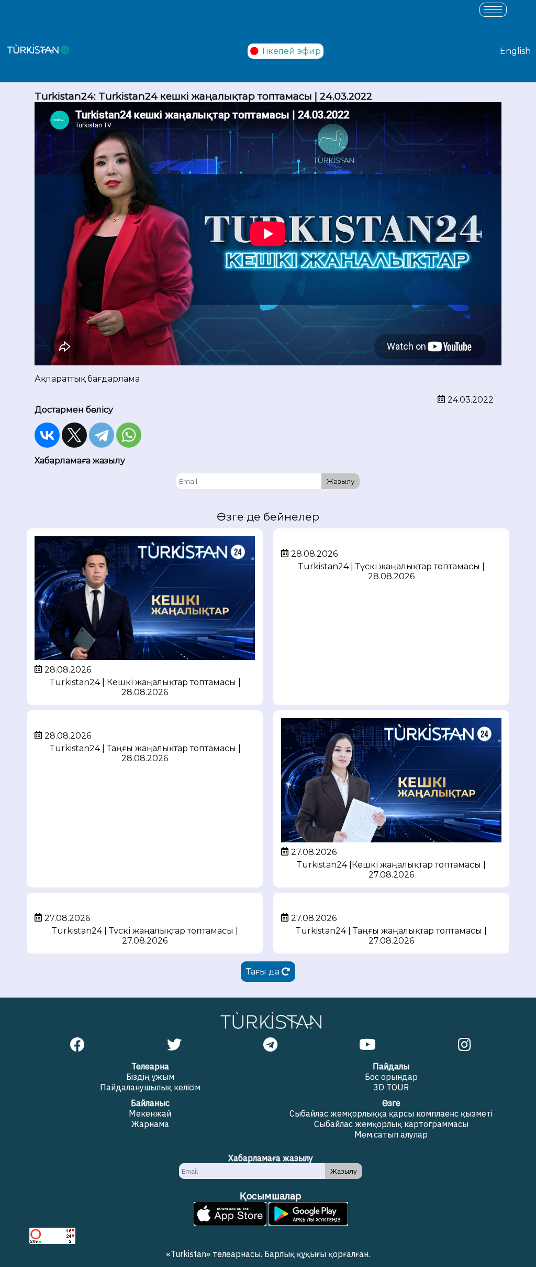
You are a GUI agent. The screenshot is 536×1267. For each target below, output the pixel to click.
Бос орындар (391, 1076)
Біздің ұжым (150, 1076)
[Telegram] (101, 435)
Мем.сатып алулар (391, 1134)
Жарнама (150, 1124)
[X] (74, 435)
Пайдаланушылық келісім (150, 1087)
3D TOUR (391, 1087)
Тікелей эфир (291, 51)
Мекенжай (150, 1113)
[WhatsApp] (128, 435)
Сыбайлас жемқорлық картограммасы (391, 1124)
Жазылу (340, 481)
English (515, 51)
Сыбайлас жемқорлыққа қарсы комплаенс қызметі (391, 1113)
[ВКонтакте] (47, 435)
